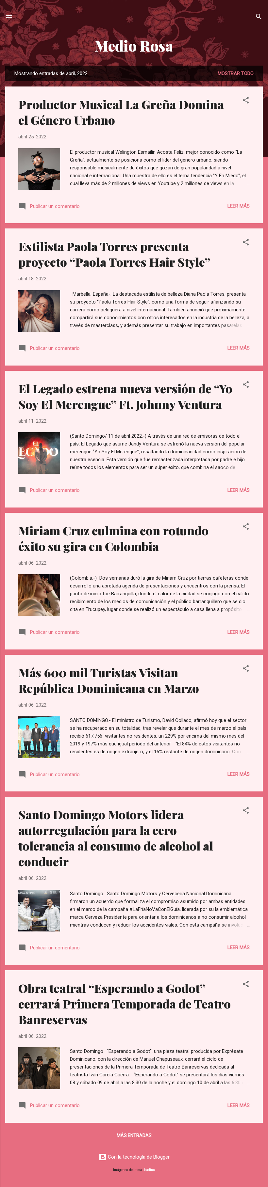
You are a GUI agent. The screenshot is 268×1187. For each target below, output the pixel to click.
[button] (246, 101)
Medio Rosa (134, 45)
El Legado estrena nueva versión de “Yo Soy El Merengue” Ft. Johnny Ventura (125, 396)
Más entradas (134, 1135)
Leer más (238, 206)
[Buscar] (259, 18)
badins (149, 1170)
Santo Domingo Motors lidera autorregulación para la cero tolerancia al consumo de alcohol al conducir (115, 837)
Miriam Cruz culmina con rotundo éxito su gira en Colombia (113, 538)
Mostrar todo (236, 73)
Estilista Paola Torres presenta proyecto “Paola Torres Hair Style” (114, 254)
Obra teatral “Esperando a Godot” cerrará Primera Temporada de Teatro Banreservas (124, 1003)
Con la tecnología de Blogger (138, 1157)
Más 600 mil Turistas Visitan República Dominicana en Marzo (108, 680)
